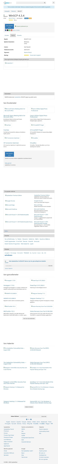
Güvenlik (30, 241)
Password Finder (8, 437)
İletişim (19, 239)
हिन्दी (52, 423)
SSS (22, 431)
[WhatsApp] (10, 30)
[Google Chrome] (10, 201)
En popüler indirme (10, 191)
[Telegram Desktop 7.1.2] (38, 293)
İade (23, 440)
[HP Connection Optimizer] (12, 138)
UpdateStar (18, 97)
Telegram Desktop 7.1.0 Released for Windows (14, 402)
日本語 (34, 422)
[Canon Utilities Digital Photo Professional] (42, 109)
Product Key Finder (9, 435)
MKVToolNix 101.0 (9, 311)
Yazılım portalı (43, 451)
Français (24, 422)
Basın (23, 453)
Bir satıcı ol (42, 453)
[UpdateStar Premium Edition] (13, 195)
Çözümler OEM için (9, 453)
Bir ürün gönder (43, 459)
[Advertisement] (29, 81)
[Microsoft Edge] (10, 205)
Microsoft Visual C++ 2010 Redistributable (41, 215)
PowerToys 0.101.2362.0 (37, 285)
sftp (42, 253)
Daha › (6, 231)
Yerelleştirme (42, 455)
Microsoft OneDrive (39, 209)
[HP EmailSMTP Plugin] (37, 125)
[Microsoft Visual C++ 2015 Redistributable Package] (19, 222)
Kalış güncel (8, 163)
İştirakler (6, 455)
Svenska (19, 423)
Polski (49, 422)
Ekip (23, 455)
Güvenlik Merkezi (26, 442)
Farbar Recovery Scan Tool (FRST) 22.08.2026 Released (40, 363)
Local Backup (7, 439)
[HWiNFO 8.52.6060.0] (11, 293)
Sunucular (36, 241)
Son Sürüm (9, 26)
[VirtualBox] (34, 138)
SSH (45, 253)
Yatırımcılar (25, 457)
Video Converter (8, 441)
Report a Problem (16, 30)
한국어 (38, 422)
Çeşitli (31, 244)
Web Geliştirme (25, 244)
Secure (39, 253)
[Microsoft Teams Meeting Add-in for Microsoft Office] (16, 109)
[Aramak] (44, 3)
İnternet (25, 241)
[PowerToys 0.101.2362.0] (38, 280)
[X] (8, 30)
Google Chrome (38, 201)
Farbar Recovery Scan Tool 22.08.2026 (41, 311)
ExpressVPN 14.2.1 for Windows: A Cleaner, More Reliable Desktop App (40, 402)
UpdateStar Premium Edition (42, 195)
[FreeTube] (8, 125)
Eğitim (37, 239)
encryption (7, 253)
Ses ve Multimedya (10, 239)
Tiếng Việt (29, 423)
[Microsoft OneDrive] (11, 209)
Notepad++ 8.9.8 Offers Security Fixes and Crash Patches (15, 382)
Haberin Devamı (29, 407)
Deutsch (13, 422)
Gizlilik (23, 435)
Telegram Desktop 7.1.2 (37, 298)
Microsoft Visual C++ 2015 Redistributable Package (41, 222)
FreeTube (6, 130)
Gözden (7, 35)
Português (8, 423)
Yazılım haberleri (43, 429)
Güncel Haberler (9, 268)
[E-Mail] (12, 30)
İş (16, 239)
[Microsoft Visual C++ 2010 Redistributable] (17, 214)
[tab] (7, 35)
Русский (14, 423)
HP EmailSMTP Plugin (36, 130)
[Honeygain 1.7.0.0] (10, 280)
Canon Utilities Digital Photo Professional (38, 116)
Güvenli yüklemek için (22, 26)
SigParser (6, 444)
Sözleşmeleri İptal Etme (28, 437)
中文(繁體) (42, 423)
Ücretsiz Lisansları (44, 457)
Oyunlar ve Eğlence (45, 239)
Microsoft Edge (38, 205)
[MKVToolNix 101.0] (10, 306)
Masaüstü (25, 239)
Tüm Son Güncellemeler (29, 318)
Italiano (29, 422)
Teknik (13, 35)
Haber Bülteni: (15, 416)
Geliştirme (31, 239)
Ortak (5, 451)
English (8, 422)
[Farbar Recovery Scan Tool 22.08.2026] (41, 306)
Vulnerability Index (44, 431)
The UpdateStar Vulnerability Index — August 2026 (15, 363)
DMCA (23, 429)
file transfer (20, 253)
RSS (40, 433)
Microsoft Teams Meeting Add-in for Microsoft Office (14, 116)
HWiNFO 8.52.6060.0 (10, 298)
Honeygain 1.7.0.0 (9, 285)
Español (19, 422)
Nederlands (44, 422)
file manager (13, 253)
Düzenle (19, 35)
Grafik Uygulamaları (10, 241)
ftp (30, 253)
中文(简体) (35, 423)
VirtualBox (33, 143)
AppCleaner (7, 446)
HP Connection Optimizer (11, 143)
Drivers (6, 433)
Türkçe (24, 423)
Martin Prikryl (12, 18)
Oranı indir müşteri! (35, 55)
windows (8, 255)
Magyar (48, 423)
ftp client (34, 253)
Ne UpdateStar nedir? (27, 451)
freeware (26, 253)
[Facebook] (6, 30)
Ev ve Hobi (19, 241)
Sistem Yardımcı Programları (12, 244)
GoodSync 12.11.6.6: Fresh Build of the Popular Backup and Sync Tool (41, 382)
